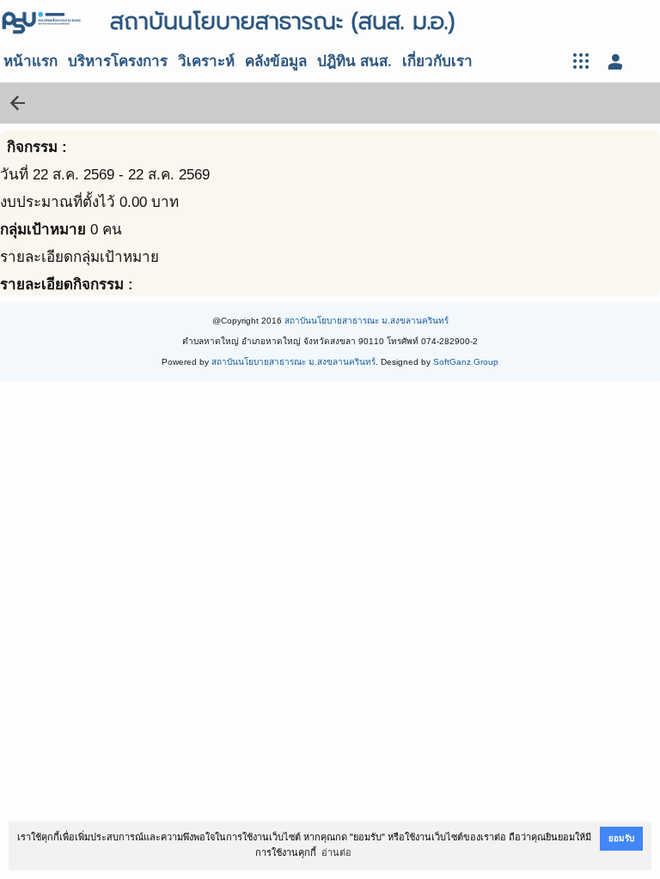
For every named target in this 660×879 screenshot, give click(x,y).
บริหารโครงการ (118, 61)
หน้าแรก (30, 61)
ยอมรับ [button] (621, 838)
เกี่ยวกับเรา (437, 61)
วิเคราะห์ (206, 61)
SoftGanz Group (465, 362)
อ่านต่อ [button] (336, 852)
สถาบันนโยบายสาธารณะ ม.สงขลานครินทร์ (366, 320)
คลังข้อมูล (276, 61)
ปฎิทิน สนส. (354, 61)
